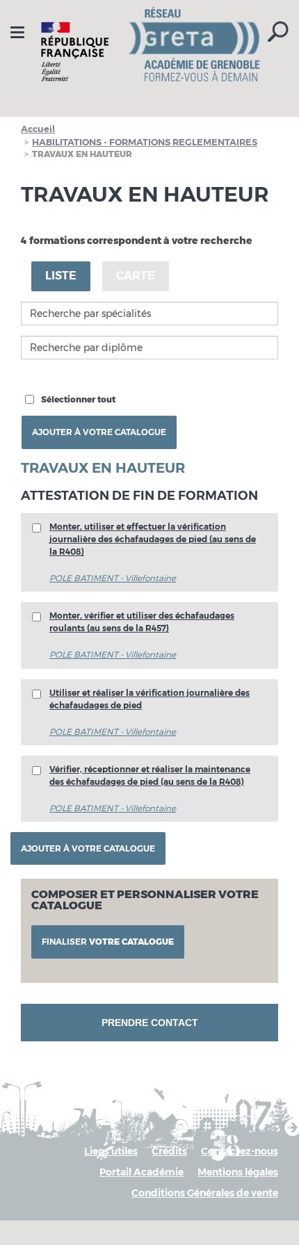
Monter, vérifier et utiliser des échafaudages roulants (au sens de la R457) (141, 621)
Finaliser (108, 941)
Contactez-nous (239, 1151)
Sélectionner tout (78, 399)
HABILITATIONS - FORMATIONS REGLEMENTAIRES (144, 141)
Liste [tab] (60, 275)
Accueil (38, 128)
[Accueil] (149, 51)
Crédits (169, 1151)
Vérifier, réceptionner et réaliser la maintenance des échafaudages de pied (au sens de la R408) (149, 775)
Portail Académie (141, 1172)
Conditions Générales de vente (204, 1193)
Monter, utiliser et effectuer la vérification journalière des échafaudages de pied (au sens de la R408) (152, 539)
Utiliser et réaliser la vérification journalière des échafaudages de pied (149, 698)
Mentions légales (237, 1172)
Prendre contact (150, 1022)
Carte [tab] (135, 275)
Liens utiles (111, 1151)
